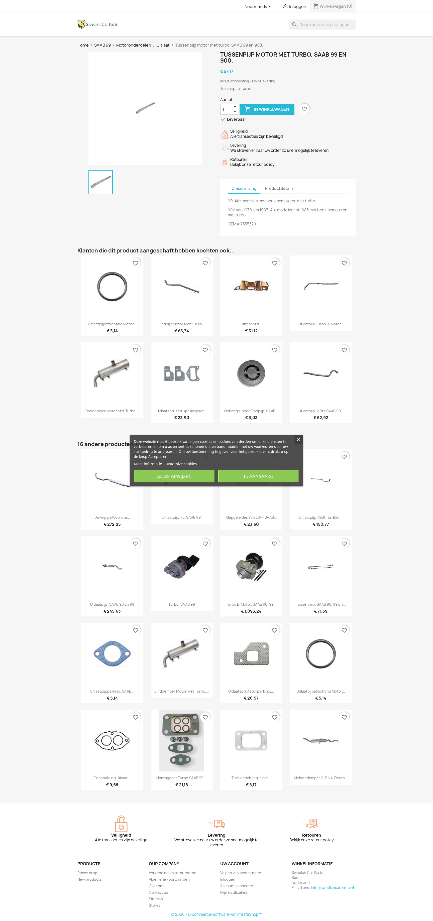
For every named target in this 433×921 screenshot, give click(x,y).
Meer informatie (148, 463)
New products (89, 879)
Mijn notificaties (233, 892)
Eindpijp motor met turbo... (181, 324)
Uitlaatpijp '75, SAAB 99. (182, 517)
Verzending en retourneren (172, 872)
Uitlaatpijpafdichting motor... (112, 324)
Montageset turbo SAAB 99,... (181, 777)
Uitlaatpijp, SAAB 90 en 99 (112, 604)
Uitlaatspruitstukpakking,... (251, 691)
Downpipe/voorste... (112, 517)
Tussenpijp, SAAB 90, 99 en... (321, 604)
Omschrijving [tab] (244, 188)
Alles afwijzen (174, 476)
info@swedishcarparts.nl (332, 887)
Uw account (234, 863)
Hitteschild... (251, 324)
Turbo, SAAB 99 (181, 604)
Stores (155, 905)
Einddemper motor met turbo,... (112, 411)
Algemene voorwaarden (169, 879)
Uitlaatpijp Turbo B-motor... (321, 324)
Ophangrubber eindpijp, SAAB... (251, 411)
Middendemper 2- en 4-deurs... (321, 777)
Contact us (158, 892)
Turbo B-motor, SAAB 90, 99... (251, 604)
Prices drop (87, 872)
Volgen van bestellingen (240, 872)
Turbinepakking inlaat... (251, 777)
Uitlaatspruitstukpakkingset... (181, 411)
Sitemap (156, 898)
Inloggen (227, 879)
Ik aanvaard (258, 476)
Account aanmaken (236, 885)
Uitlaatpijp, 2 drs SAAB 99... (321, 411)
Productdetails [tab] (279, 188)
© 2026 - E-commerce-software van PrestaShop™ (216, 914)
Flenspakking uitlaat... (112, 777)
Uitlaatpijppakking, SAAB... (112, 691)
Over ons (156, 885)
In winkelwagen (267, 109)
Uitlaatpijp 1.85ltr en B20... (321, 517)
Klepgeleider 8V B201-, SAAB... (251, 517)
